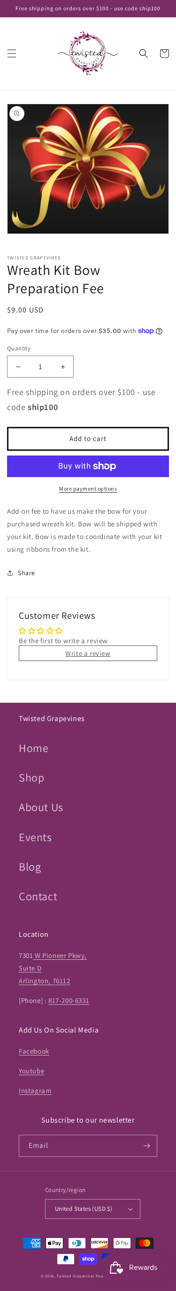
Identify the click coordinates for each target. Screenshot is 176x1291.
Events (35, 836)
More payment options (88, 488)
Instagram (35, 1090)
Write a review (87, 653)
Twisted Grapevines (75, 1275)
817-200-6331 (68, 1000)
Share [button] (26, 573)
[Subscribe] (146, 1146)
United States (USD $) (83, 1209)
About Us (41, 806)
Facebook (34, 1051)
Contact (38, 896)
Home (33, 747)
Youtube (31, 1070)
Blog (30, 866)
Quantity (19, 348)
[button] (11, 53)
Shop (31, 777)
